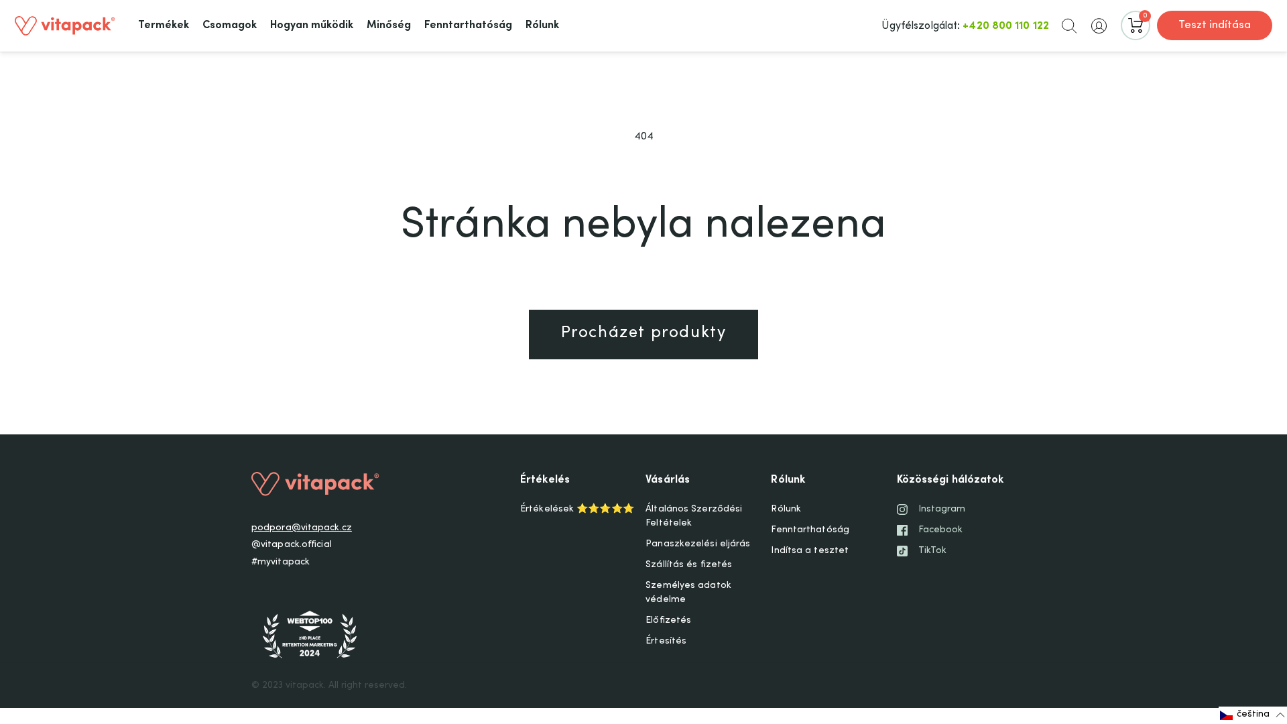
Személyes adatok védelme (688, 593)
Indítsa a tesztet (810, 551)
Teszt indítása (1214, 25)
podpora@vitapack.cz (301, 528)
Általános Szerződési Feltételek (694, 516)
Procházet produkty (644, 334)
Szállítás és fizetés (689, 565)
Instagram (942, 509)
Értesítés (666, 641)
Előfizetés (668, 620)
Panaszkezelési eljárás (698, 544)
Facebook (940, 530)
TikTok (932, 551)
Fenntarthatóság (810, 530)
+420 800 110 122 (1006, 26)
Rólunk (786, 509)
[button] (1069, 25)
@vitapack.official (291, 545)
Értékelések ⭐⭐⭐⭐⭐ (577, 509)
